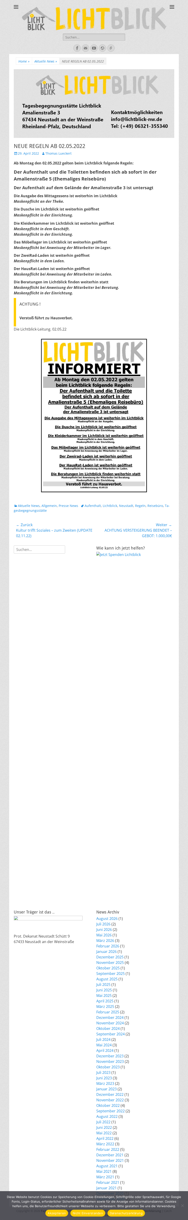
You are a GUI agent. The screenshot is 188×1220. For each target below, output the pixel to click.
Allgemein (49, 505)
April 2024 (104, 1050)
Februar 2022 (107, 1149)
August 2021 (107, 1165)
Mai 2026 (104, 935)
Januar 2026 (106, 951)
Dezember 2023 (110, 1056)
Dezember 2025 (110, 957)
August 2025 (107, 979)
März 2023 (105, 1083)
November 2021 (110, 1160)
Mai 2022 (104, 1132)
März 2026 (105, 940)
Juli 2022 (103, 1121)
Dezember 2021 (110, 1154)
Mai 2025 (104, 995)
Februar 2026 (107, 946)
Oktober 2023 (108, 1067)
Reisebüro (155, 505)
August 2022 (107, 1116)
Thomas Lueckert (58, 153)
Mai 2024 (104, 1045)
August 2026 (107, 918)
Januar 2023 (106, 1088)
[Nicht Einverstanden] (182, 1205)
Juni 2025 (104, 990)
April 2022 (104, 1138)
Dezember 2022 (110, 1094)
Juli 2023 (103, 1072)
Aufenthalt (93, 505)
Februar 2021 (107, 1182)
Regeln (140, 505)
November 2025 (110, 962)
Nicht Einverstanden (88, 1213)
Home (24, 61)
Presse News (68, 505)
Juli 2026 (103, 924)
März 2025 (105, 1006)
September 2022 (110, 1110)
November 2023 (110, 1061)
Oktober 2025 (108, 968)
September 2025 (110, 973)
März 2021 (105, 1176)
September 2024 (110, 1034)
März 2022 (105, 1143)
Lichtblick (110, 505)
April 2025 (104, 1001)
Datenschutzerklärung (126, 1213)
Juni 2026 (104, 929)
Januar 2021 (106, 1187)
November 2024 (110, 1023)
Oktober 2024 (108, 1028)
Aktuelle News (45, 61)
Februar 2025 (107, 1012)
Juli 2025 (103, 984)
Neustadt (126, 505)
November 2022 (110, 1099)
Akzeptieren (57, 1213)
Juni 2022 (104, 1127)
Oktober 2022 (108, 1105)
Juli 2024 (103, 1039)
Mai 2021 (104, 1171)
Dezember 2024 (110, 1017)
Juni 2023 (104, 1077)
